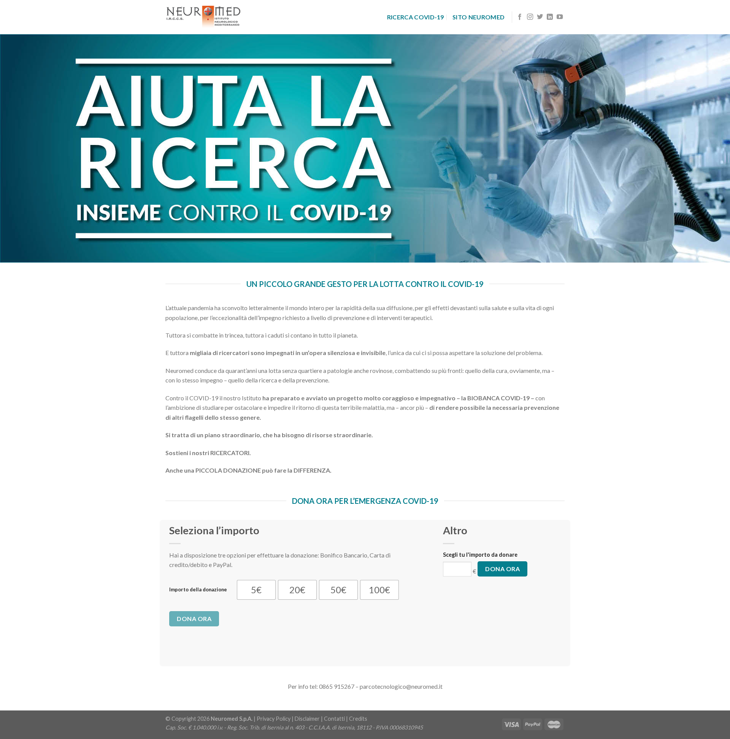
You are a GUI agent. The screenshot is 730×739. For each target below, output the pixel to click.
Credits (358, 718)
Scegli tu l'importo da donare (480, 554)
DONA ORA (194, 618)
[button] (256, 589)
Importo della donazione (198, 589)
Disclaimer (307, 718)
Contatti (334, 718)
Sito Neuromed (478, 17)
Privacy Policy (273, 718)
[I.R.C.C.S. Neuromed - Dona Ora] (203, 17)
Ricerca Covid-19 (415, 17)
